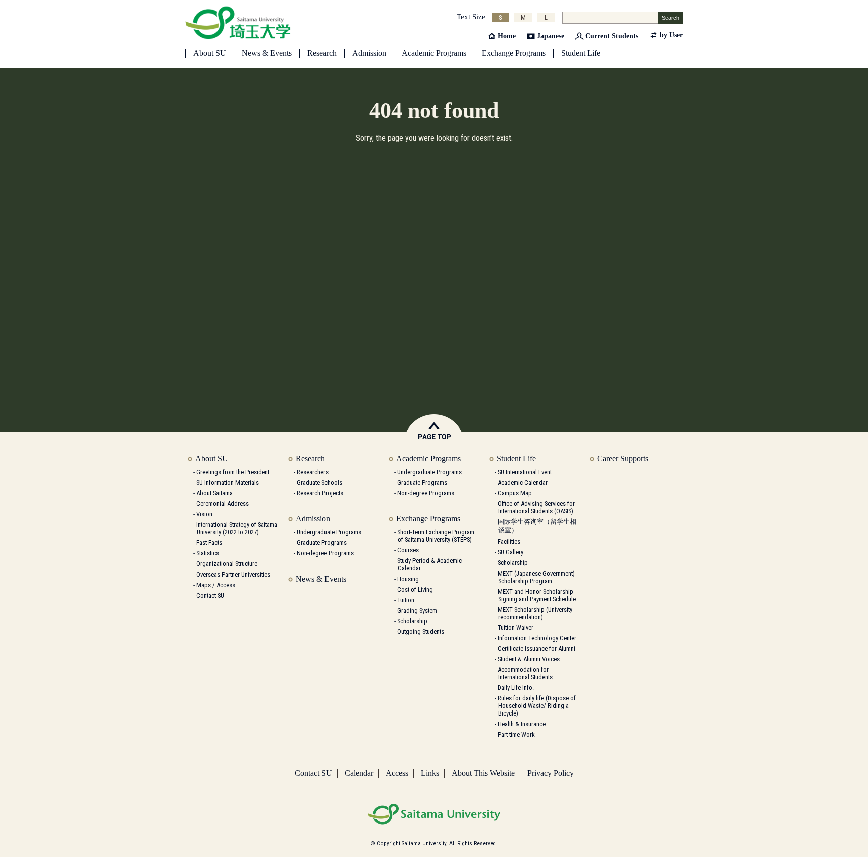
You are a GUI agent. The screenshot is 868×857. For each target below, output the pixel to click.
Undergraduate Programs (329, 532)
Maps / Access (215, 585)
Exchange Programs (514, 53)
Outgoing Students (420, 631)
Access (397, 773)
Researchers (313, 472)
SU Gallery (510, 552)
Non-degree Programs (325, 553)
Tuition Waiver (515, 627)
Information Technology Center (537, 638)
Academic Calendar (523, 482)
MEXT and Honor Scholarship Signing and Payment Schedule (537, 595)
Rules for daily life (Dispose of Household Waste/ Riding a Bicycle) (537, 705)
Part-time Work (516, 734)
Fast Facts (209, 542)
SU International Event (525, 472)
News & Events (267, 53)
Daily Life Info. (516, 687)
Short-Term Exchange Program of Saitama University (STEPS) (435, 535)
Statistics (207, 553)
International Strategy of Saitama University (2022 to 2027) (236, 528)
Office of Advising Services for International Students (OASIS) (536, 507)
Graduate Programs (322, 542)
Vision (204, 514)
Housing (408, 579)
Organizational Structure (226, 563)
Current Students (611, 36)
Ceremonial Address (222, 503)
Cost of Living (415, 589)
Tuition (405, 600)
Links (430, 773)
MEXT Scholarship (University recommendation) (535, 613)
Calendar (359, 773)
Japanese (550, 36)
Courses (408, 550)
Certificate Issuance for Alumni (536, 648)
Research (322, 53)
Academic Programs (434, 53)
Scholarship (412, 621)
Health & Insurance (522, 724)
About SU (209, 53)
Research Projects (320, 493)
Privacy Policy (550, 773)
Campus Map (515, 493)
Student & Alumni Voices (529, 659)
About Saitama (214, 493)
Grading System (417, 610)
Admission (369, 53)
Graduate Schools (319, 482)
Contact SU (210, 595)
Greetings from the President (232, 472)
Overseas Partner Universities (233, 574)
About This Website (483, 773)
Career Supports (622, 458)
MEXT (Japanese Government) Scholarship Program (536, 577)
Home (507, 36)
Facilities (509, 541)
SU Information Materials (227, 482)
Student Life (580, 53)
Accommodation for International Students (525, 673)
